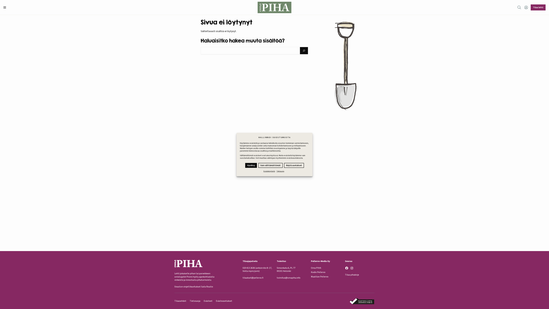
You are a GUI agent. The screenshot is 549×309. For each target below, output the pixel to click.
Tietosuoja (280, 171)
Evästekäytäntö (269, 171)
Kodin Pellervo (318, 272)
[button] (5, 7)
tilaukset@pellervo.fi (253, 277)
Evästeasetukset (224, 301)
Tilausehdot (180, 301)
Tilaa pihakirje (352, 274)
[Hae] (304, 50)
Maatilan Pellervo (319, 276)
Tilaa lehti (538, 7)
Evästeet (208, 301)
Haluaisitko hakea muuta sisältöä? (243, 40)
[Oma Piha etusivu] (274, 7)
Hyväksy (251, 165)
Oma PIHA (316, 268)
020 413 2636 (249, 268)
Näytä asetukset (294, 165)
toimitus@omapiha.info (288, 277)
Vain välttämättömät (270, 165)
